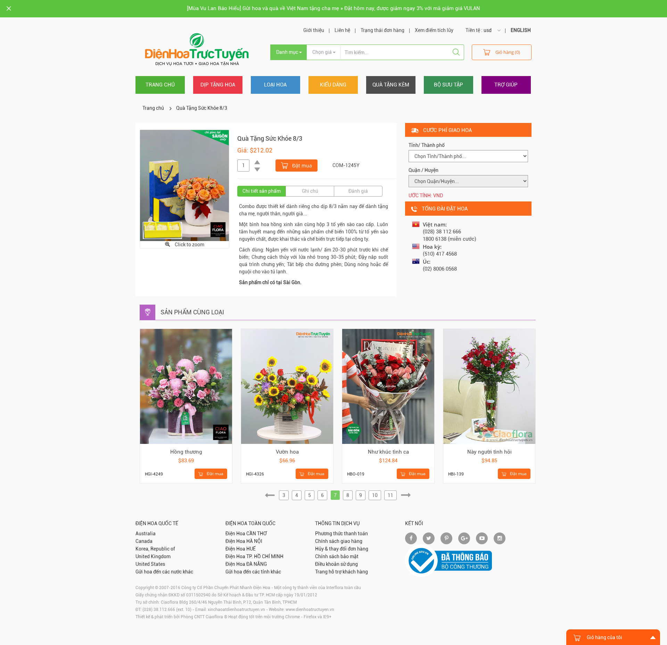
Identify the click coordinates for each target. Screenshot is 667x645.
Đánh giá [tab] (358, 191)
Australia (145, 533)
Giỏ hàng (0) (507, 52)
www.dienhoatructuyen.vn (310, 609)
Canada (144, 541)
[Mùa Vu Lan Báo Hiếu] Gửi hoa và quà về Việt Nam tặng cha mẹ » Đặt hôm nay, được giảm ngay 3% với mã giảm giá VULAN (333, 8)
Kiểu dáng (333, 85)
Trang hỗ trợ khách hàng (341, 571)
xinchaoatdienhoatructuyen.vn (236, 609)
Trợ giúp (506, 85)
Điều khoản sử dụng (336, 564)
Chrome (292, 616)
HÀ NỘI (254, 541)
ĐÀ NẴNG (256, 564)
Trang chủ (160, 85)
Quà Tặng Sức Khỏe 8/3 (201, 108)
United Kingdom (153, 556)
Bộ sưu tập (448, 85)
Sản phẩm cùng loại (192, 312)
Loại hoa (275, 85)
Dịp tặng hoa (217, 85)
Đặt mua (301, 165)
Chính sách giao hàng (338, 541)
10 (375, 495)
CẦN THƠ (256, 533)
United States (150, 564)
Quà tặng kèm (390, 85)
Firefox (310, 616)
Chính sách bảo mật (337, 556)
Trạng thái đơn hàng (382, 30)
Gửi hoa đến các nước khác (164, 571)
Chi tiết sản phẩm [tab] (261, 191)
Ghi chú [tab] (310, 191)
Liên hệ (342, 30)
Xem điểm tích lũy (434, 30)
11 (390, 495)
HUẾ (251, 549)
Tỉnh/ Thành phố (427, 145)
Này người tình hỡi (489, 452)
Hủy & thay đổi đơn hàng (341, 549)
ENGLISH (521, 30)
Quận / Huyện (423, 170)
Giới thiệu (313, 30)
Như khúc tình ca (388, 452)
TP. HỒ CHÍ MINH (264, 556)
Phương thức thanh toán (341, 533)
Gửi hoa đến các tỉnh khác (253, 571)
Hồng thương (186, 452)
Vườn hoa (287, 452)
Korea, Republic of (155, 549)
